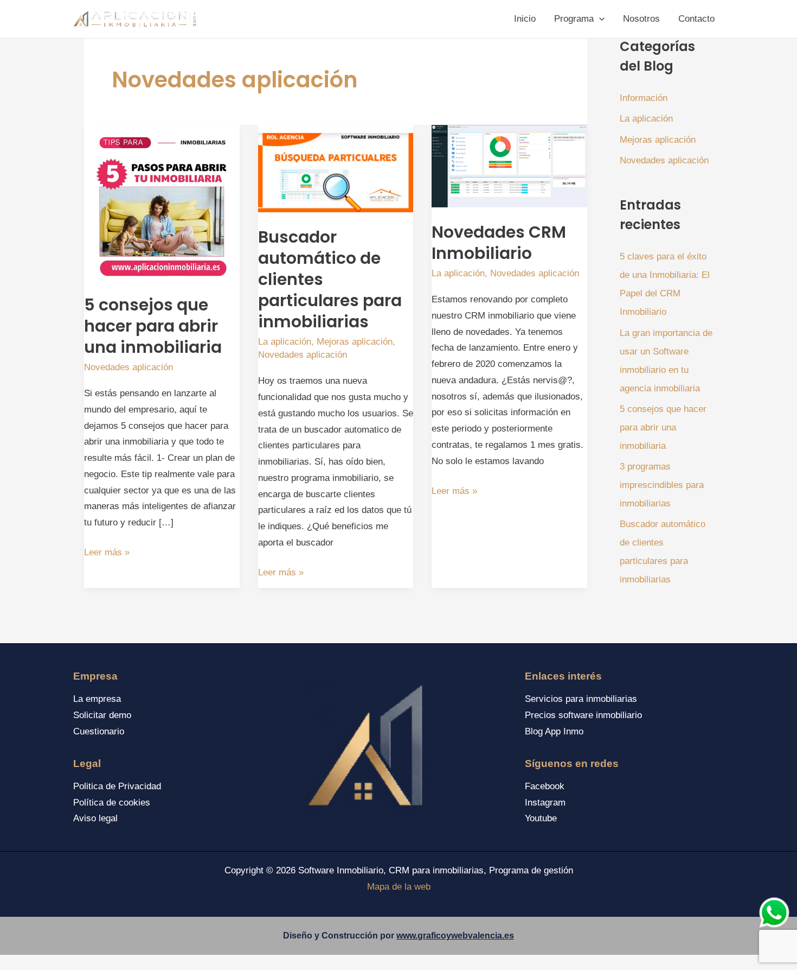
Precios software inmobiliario (583, 715)
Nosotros (641, 19)
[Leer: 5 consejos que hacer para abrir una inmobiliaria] (162, 202)
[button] (599, 19)
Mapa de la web (398, 887)
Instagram (545, 802)
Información (643, 98)
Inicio (525, 19)
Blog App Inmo (554, 731)
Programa (574, 19)
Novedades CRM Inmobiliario (499, 242)
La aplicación (284, 342)
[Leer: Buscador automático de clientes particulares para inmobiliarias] (336, 168)
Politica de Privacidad (117, 786)
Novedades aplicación (128, 367)
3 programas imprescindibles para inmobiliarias (662, 485)
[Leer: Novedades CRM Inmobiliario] (509, 166)
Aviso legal (95, 818)
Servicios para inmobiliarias (581, 699)
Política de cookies (111, 802)
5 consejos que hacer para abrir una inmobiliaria (153, 326)
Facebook (544, 786)
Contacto (696, 19)
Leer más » (107, 554)
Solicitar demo (102, 715)
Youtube (541, 818)
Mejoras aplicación (355, 342)
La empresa (97, 699)
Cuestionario (98, 731)
